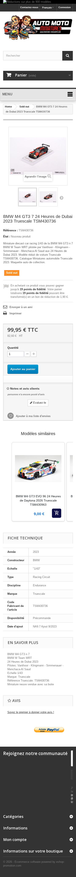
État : (6, 236)
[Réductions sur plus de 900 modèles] (38, 2)
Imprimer (16, 313)
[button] (7, 487)
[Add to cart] (56, 513)
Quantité (12, 347)
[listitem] (38, 481)
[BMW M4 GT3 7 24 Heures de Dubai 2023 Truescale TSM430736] (27, 197)
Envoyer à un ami (21, 307)
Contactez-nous (29, 7)
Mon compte (15, 839)
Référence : (10, 230)
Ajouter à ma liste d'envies (32, 416)
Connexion (64, 7)
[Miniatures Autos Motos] (38, 27)
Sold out (24, 106)
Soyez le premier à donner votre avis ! (30, 712)
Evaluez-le (39, 402)
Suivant (61, 198)
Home (8, 106)
